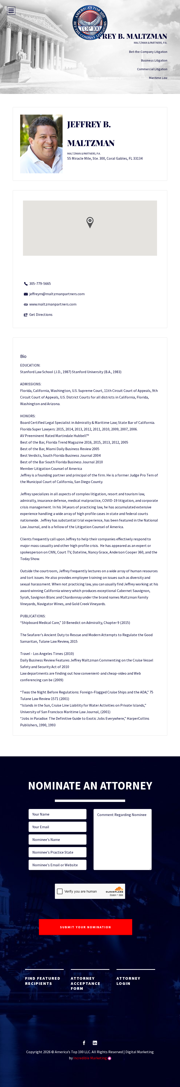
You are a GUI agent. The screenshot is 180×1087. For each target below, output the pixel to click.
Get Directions (40, 314)
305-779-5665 (40, 283)
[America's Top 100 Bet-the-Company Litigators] (90, 22)
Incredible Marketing (90, 1058)
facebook (84, 1044)
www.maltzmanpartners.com (52, 304)
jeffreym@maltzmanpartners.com (57, 293)
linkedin (95, 1044)
